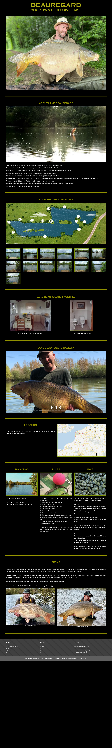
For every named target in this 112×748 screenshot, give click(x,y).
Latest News (9, 651)
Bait (41, 651)
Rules (41, 648)
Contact (42, 653)
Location (42, 646)
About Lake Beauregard (12, 646)
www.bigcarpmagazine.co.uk (81, 646)
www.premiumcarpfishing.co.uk (82, 651)
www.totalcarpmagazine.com (81, 648)
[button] (13, 382)
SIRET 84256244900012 (80, 653)
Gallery (8, 653)
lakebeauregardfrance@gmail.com (21, 504)
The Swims (9, 648)
